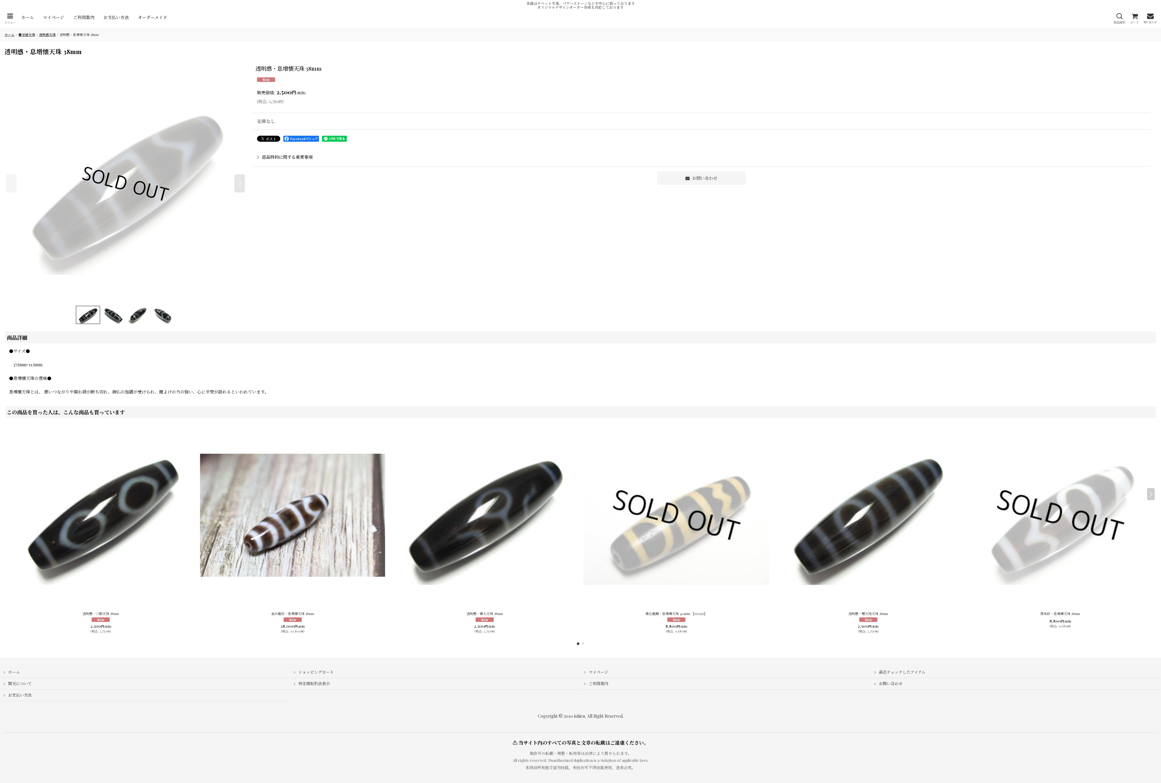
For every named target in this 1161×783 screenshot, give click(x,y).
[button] (10, 18)
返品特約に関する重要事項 (287, 157)
